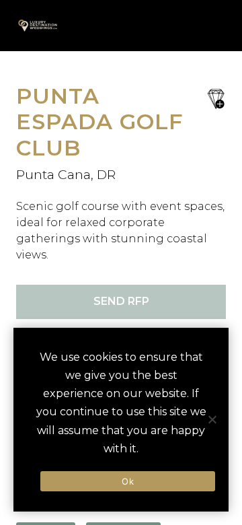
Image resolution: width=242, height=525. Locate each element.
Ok (128, 481)
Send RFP (121, 301)
